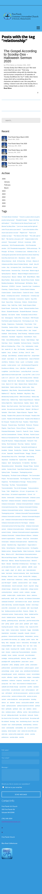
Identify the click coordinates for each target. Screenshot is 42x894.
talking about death (12, 715)
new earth (21, 655)
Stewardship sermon (8, 466)
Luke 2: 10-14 (36, 374)
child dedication (6, 586)
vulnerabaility (10, 728)
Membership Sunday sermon (10, 396)
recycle (4, 677)
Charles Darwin (6, 292)
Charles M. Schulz (28, 292)
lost (28, 646)
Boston (37, 280)
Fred (34, 324)
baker (3, 573)
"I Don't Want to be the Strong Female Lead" (23, 223)
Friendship (5, 327)
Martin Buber (5, 387)
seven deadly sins (12, 699)
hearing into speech (7, 627)
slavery (18, 702)
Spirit (9, 463)
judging (23, 639)
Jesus (9, 352)
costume (27, 592)
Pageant (30, 412)
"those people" (12, 242)
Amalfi (31, 264)
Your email (5, 758)
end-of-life (5, 608)
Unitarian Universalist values (15, 529)
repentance (5, 680)
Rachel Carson (34, 434)
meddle (22, 649)
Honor (10, 343)
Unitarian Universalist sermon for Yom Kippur (15, 523)
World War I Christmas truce (20, 564)
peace (31, 661)
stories (35, 709)
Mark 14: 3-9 (9, 384)
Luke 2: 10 (5, 378)
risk (10, 683)
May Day (13, 393)
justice (28, 639)
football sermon (11, 617)
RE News (26, 434)
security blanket (15, 690)
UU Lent (22, 491)
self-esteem (8, 693)
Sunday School (11, 469)
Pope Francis (11, 428)
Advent (33, 258)
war (25, 728)
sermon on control (34, 693)
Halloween (5, 337)
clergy (36, 586)
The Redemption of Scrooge (17, 482)
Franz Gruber (28, 324)
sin (8, 702)
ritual (14, 683)
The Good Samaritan (13, 478)
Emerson (35, 311)
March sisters (21, 381)
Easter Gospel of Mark (29, 305)
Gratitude (4, 333)
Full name (5, 750)
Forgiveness (11, 324)
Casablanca (36, 286)
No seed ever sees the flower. (15, 409)
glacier (12, 624)
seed (22, 690)
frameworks (20, 617)
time (17, 721)
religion (29, 677)
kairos (33, 639)
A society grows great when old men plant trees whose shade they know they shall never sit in (20, 255)
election (28, 605)
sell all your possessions (20, 693)
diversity (21, 598)
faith (28, 608)
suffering (19, 712)
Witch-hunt (5, 560)
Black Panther (6, 280)
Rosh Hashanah (12, 444)
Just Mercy (5, 362)
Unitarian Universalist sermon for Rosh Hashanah (19, 519)
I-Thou (18, 346)
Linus (17, 368)
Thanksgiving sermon (26, 472)
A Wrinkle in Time (32, 251)
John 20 (27, 352)
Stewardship (18, 466)
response (19, 680)
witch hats (4, 734)
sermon (4, 699)
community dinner (7, 592)
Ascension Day (16, 270)
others (29, 658)
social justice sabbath (27, 702)
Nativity (26, 403)
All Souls (28, 261)
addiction (24, 567)
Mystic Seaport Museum (26, 400)
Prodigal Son (31, 428)
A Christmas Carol (20, 251)
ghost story (22, 620)
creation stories (21, 595)
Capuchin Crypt (26, 286)
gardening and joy (12, 620)
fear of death (34, 608)
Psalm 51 (19, 431)
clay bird (31, 586)
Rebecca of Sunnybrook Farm (10, 437)
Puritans (20, 434)
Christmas (5, 299)
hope (3, 630)
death (12, 598)
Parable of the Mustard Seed (15, 419)
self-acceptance (30, 690)
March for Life (12, 381)
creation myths (11, 595)
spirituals (15, 709)
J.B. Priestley (21, 349)
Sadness (27, 444)
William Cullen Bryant (32, 557)
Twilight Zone (15, 491)
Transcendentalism (21, 485)
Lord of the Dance (14, 371)
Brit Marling (29, 283)
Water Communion (28, 551)
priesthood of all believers (31, 671)
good (16, 624)
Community (12, 299)
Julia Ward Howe (23, 359)
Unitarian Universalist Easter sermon (12, 510)
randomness (21, 674)
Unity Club (26, 538)
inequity (27, 633)
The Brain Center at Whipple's (19, 475)
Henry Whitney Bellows (13, 340)
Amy (8, 267)
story (3, 712)
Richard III (30, 441)
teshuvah (30, 715)
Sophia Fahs (23, 460)
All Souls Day (21, 261)
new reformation (30, 655)
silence (4, 702)
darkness (34, 595)
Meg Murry (27, 393)
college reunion (33, 589)
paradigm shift (6, 661)
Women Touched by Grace (22, 560)
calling (26, 579)
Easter (21, 308)
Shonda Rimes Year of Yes (9, 456)
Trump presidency (33, 488)
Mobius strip (35, 396)
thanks (36, 715)
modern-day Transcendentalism (20, 652)
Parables (25, 422)
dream (30, 601)
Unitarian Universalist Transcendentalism (27, 513)
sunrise (25, 712)
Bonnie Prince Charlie (27, 280)
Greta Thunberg (22, 333)
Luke (17, 378)
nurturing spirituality (14, 658)
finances (25, 611)
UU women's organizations (18, 494)
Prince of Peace (21, 428)
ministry (28, 649)
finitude (31, 611)
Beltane (20, 277)
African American (7, 261)
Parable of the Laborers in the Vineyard (18, 415)
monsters (34, 652)
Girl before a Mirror (21, 330)
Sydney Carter (6, 472)
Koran (17, 362)
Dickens (24, 302)
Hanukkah (12, 337)
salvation (36, 687)
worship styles (14, 737)
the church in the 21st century (10, 718)
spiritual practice (11, 706)
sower (3, 706)
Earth (20, 305)
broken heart (10, 579)
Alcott (14, 261)
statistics (28, 709)
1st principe (27, 242)
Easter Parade (6, 308)
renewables (36, 677)
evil (18, 608)
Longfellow (5, 371)
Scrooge (31, 450)
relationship (22, 677)
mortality (4, 655)
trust (9, 724)
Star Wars (34, 463)
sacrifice (29, 687)
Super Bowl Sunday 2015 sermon (27, 469)
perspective (5, 665)
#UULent (20, 242)
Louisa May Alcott (26, 371)
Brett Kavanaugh (20, 283)
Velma (3, 548)
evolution (23, 608)
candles (14, 583)
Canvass (18, 286)
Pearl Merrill (21, 425)
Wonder (8, 564)
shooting (33, 699)
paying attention (15, 661)
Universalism (34, 538)
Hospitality (17, 343)
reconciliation (36, 674)
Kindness (12, 362)
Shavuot (33, 453)
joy (19, 639)
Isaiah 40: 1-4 (9, 349)
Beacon (14, 277)
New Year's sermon (12, 406)
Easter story (14, 308)
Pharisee (35, 425)
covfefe (4, 595)
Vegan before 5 (21, 545)
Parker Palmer (34, 422)
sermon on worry (32, 696)
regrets (16, 677)
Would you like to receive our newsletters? (16, 784)
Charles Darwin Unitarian (27, 289)
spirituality (9, 709)
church (26, 586)
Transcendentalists (7, 488)
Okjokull (28, 409)
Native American (18, 403)
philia (11, 665)
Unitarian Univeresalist (28, 501)
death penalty (6, 598)
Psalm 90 (25, 431)
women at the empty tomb (16, 734)
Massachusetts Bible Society (26, 390)
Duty (9, 305)
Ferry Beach (26, 318)
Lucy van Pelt (26, 374)
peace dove (25, 661)
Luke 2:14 (12, 378)
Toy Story (12, 485)
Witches (11, 560)
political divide (6, 668)
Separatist (10, 453)
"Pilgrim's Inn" (24, 232)
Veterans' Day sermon (23, 548)
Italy (15, 349)
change (35, 583)
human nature (15, 630)
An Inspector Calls (16, 267)
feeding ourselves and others (13, 611)
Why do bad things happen (9, 557)
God (30, 330)
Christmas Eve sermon (13, 296)
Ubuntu (4, 497)
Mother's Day (5, 400)
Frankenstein (19, 324)
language (12, 642)
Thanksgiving (5, 475)
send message (21, 794)
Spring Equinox (16, 463)
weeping (4, 731)
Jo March (14, 352)
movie (9, 655)
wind (18, 731)
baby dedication (31, 570)
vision (3, 728)
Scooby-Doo (17, 450)
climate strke (24, 589)
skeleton (12, 702)
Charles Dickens (17, 292)
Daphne (27, 299)
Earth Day (14, 305)
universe (35, 724)
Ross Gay (20, 444)
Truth (8, 491)
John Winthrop (12, 355)
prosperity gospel (7, 674)
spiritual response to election (25, 706)
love (31, 646)
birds (27, 573)
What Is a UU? (10, 554)
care (30, 583)
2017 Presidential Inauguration (16, 248)
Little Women (30, 368)
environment (12, 608)
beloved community (19, 573)
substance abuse (11, 712)
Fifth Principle (35, 318)
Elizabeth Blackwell (25, 311)
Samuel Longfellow (7, 447)
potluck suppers (29, 668)
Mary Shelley (13, 390)
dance (28, 595)
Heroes (23, 340)
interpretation (29, 636)
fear (3, 611)
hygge (29, 630)
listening (19, 646)
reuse (33, 680)
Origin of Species (22, 412)
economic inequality (19, 605)
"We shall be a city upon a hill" (15, 239)
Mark (16, 384)
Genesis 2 (30, 327)
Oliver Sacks (12, 412)
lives (24, 646)
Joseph (4, 359)
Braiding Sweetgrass (8, 283)
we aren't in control (32, 728)
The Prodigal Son (25, 478)
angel (12, 570)
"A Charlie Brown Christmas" (10, 217)
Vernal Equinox (10, 548)
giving (7, 624)
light (14, 646)
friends (33, 617)
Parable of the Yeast (16, 422)
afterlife (30, 567)
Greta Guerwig (12, 333)
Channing (4, 289)
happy (36, 624)
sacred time (22, 687)
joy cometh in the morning (9, 639)
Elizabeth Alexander (13, 311)
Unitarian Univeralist (15, 501)
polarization (33, 665)
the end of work (24, 718)
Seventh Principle (19, 453)
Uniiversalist (10, 497)
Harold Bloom (28, 337)
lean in (19, 642)
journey (36, 636)
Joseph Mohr (35, 355)
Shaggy (28, 453)
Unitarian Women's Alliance (23, 535)
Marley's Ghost (23, 384)
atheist (20, 570)
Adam (28, 258)
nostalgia (4, 658)
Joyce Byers (10, 359)
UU (34, 494)
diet (16, 598)
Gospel (34, 330)
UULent (30, 494)
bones (15, 576)
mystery (14, 655)
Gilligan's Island (10, 330)
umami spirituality (17, 724)
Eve (3, 318)
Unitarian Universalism (8, 504)
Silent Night (21, 456)
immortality (35, 630)
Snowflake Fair (13, 460)
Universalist (5, 542)
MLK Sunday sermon (26, 378)
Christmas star (35, 296)
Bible (38, 277)
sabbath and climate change (10, 687)
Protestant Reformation (8, 431)
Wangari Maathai (17, 551)
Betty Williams (31, 277)
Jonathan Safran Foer (24, 355)
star (24, 709)
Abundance (22, 258)
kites (7, 642)
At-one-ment (25, 270)
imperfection (5, 633)
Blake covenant (15, 280)
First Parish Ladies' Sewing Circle (11, 321)
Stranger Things (28, 466)
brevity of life (26, 576)
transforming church (26, 721)
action (18, 567)
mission (8, 652)
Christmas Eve (25, 296)
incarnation (13, 633)
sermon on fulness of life (19, 696)
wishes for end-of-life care (29, 731)
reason (28, 674)
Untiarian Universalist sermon (18, 542)
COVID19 (12, 286)
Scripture (25, 450)
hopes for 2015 (33, 627)
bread (20, 576)
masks (7, 649)
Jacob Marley (30, 349)
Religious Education (20, 441)
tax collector (23, 715)
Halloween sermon (33, 333)
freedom (27, 617)
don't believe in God (21, 601)
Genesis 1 (22, 327)
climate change (6, 589)
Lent (18, 365)
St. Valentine (26, 463)
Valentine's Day (11, 545)
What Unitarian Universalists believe (26, 554)
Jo (16, 359)
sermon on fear (6, 696)
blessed (10, 576)
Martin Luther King (15, 387)
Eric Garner (11, 314)
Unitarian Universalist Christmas (28, 507)
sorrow (37, 702)
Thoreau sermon (32, 482)
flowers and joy (18, 614)
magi (3, 649)
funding (4, 620)
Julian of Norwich (34, 359)
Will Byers (21, 557)
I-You (22, 346)
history (16, 627)
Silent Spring (30, 456)
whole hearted (12, 731)
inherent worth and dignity (16, 636)
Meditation (20, 393)
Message (4, 767)
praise (12, 671)
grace (21, 624)
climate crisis (15, 589)
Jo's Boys (21, 352)
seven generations (24, 699)
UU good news (30, 491)
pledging (16, 665)
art (16, 570)
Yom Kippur (33, 564)
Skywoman (5, 460)
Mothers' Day (14, 400)
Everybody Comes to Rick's (29, 314)
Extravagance (9, 318)
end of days (35, 605)
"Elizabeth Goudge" (21, 220)
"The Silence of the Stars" (20, 236)
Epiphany (4, 314)
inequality (20, 633)
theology (12, 721)
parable (34, 658)
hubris (7, 630)
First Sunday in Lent (28, 321)
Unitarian (19, 538)
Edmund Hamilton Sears (31, 308)
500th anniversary (32, 248)
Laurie (22, 362)
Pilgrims (4, 428)
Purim (31, 431)
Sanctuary (17, 447)
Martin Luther (26, 387)
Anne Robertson (27, 267)
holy (27, 627)
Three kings (5, 485)
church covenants (17, 586)
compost (15, 592)
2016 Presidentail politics (17, 245)
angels (7, 570)
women (27, 734)
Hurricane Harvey (26, 343)
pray (21, 671)
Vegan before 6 (32, 545)
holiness (21, 627)
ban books (9, 573)
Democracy (17, 302)
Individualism (29, 346)
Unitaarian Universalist (22, 497)
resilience (12, 680)
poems (22, 665)
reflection (9, 677)
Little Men (23, 368)
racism (15, 674)
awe (24, 570)
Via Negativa (34, 548)
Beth (24, 277)
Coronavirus (20, 299)
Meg (33, 393)
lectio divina (25, 642)
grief (31, 624)
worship (21, 737)
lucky (35, 646)
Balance (14, 273)
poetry (27, 665)
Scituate (10, 450)
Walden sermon (6, 551)
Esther (18, 314)
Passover (4, 425)
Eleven (4, 311)
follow (26, 614)
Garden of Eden (13, 327)
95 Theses (11, 251)
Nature (32, 403)
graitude (26, 624)
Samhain (33, 444)
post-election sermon (17, 668)
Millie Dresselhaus (25, 396)
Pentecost (29, 425)
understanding (27, 724)
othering (23, 658)
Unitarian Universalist (8, 535)
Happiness (19, 337)
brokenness (19, 579)
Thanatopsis (14, 472)
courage (33, 592)
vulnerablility (19, 728)
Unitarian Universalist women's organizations (25, 532)
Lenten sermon (11, 365)
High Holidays (30, 340)
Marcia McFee (30, 381)
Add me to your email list (13, 787)
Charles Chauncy (14, 289)
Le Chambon (29, 362)
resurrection (26, 680)
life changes (33, 642)
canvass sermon (23, 583)
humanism (23, 630)
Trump (3, 491)
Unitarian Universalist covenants (11, 516)
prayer (17, 671)
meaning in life (15, 649)
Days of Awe (9, 302)
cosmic (21, 592)
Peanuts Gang (12, 425)
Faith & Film (17, 318)
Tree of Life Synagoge (20, 488)
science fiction (6, 690)
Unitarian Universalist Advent (24, 504)
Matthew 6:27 (5, 393)
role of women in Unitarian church (26, 683)
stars (20, 709)
